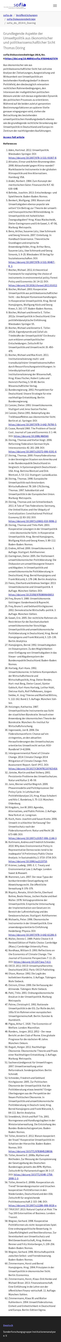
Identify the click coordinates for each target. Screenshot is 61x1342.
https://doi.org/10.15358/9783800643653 (31, 594)
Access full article (13, 137)
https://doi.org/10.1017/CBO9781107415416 (32, 768)
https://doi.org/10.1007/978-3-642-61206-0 (32, 934)
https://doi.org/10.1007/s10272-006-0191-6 (32, 451)
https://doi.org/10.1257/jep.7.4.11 (32, 961)
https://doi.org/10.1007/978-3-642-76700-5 (32, 424)
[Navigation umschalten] (55, 5)
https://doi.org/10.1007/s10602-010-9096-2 (32, 521)
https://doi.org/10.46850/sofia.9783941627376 (31, 58)
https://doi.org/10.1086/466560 (31, 436)
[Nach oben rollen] (54, 1335)
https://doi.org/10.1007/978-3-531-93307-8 (32, 157)
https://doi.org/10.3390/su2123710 (27, 861)
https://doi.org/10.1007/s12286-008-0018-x (32, 1205)
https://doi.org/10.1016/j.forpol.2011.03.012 (32, 285)
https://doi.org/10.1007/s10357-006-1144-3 (32, 838)
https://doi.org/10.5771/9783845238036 (30, 1151)
